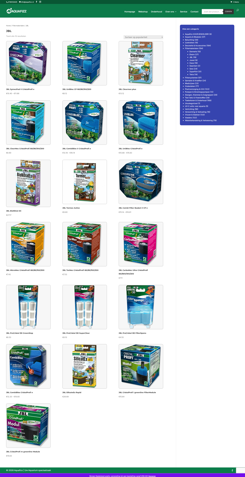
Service (183, 12)
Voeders (188, 118)
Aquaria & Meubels (193, 37)
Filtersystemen (191, 78)
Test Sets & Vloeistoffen (195, 98)
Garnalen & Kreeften (193, 80)
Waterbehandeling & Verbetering (199, 120)
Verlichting (189, 109)
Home (8, 26)
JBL (191, 57)
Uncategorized (191, 103)
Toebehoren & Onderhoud (196, 100)
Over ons (169, 12)
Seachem (193, 66)
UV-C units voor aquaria (195, 106)
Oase (191, 63)
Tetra (191, 74)
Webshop (143, 12)
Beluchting (189, 40)
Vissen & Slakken (192, 115)
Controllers (189, 43)
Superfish (193, 71)
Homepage (129, 12)
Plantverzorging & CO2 (195, 89)
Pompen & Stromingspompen (197, 92)
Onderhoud (156, 12)
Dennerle (193, 51)
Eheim (192, 54)
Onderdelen (190, 86)
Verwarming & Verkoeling (195, 112)
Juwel (192, 60)
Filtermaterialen (18, 26)
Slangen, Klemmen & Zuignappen (199, 95)
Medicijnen (189, 83)
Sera (191, 69)
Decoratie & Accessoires (195, 45)
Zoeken (228, 11)
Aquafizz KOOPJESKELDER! (197, 34)
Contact (194, 12)
